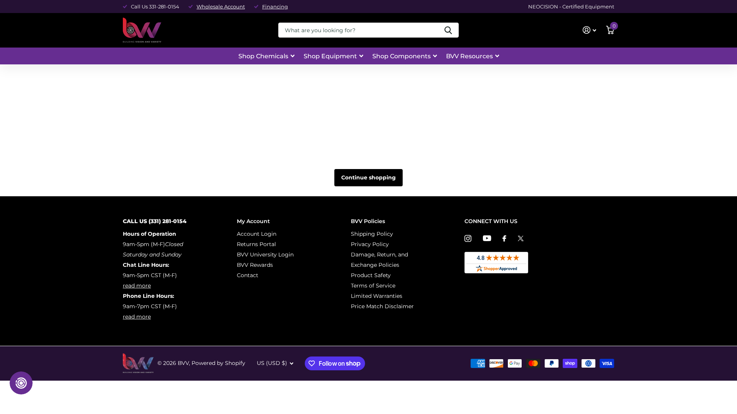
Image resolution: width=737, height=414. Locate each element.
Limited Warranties (376, 295)
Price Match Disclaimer (382, 306)
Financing (275, 6)
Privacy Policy (370, 244)
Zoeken (448, 30)
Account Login (256, 233)
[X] (521, 238)
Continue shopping (368, 177)
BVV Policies (368, 221)
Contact (247, 275)
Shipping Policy (372, 233)
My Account (253, 221)
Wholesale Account (221, 6)
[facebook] (504, 238)
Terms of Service (373, 285)
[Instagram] (467, 238)
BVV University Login (265, 254)
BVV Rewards (255, 264)
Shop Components (401, 56)
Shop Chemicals (263, 56)
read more (137, 285)
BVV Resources (469, 56)
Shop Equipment (330, 56)
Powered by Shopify (218, 363)
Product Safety (371, 275)
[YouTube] (487, 238)
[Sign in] (589, 30)
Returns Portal (256, 244)
